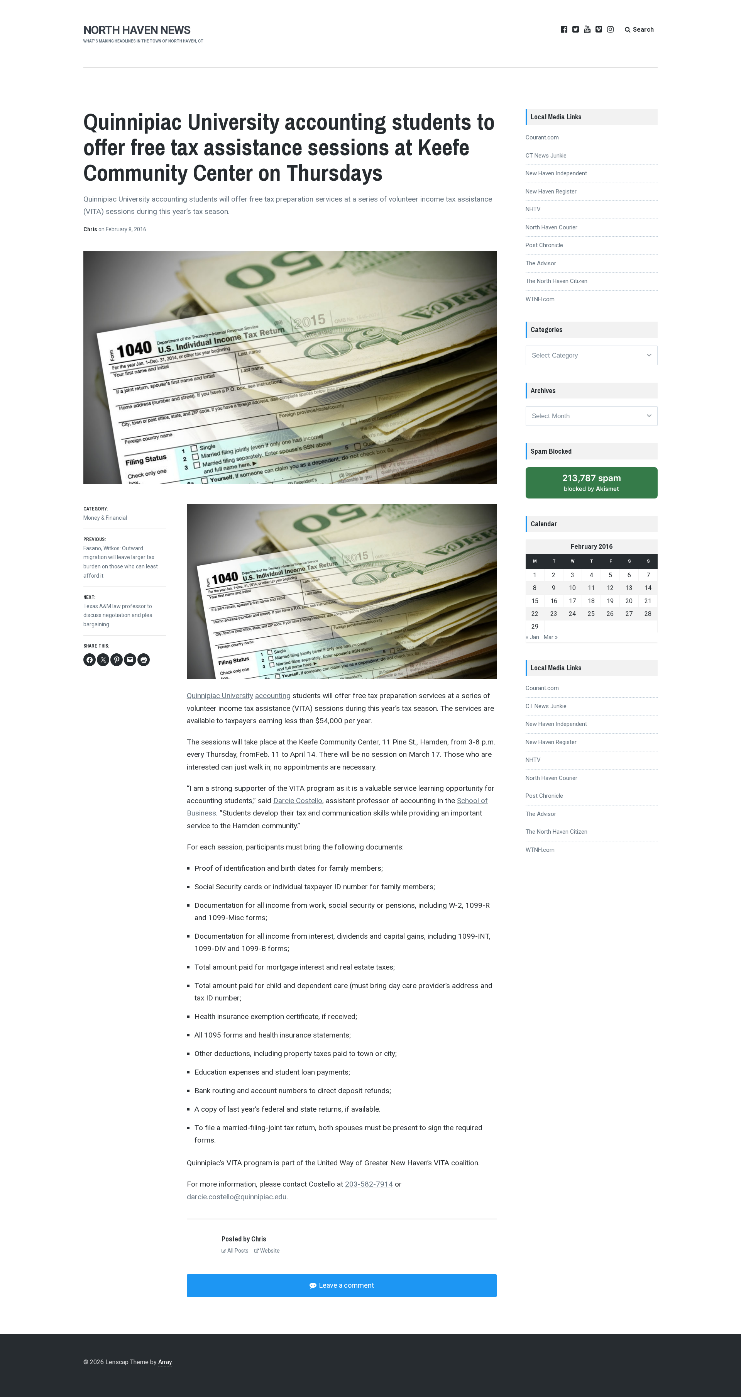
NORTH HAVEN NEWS (136, 30)
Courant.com (542, 137)
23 (553, 613)
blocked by (591, 483)
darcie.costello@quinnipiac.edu (236, 1196)
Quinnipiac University (220, 695)
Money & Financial (105, 518)
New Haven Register (551, 191)
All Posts (237, 1251)
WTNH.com (540, 299)
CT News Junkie (546, 155)
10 (572, 588)
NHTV (533, 209)
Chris (90, 229)
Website (269, 1251)
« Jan (532, 637)
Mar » (551, 637)
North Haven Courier (551, 227)
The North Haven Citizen (556, 281)
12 (610, 588)
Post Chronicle (544, 245)
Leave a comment (346, 1285)
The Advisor (541, 263)
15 (534, 601)
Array (165, 1362)
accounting (273, 695)
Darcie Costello (297, 800)
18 (591, 601)
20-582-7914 (369, 1184)
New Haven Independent (556, 173)
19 (610, 601)
